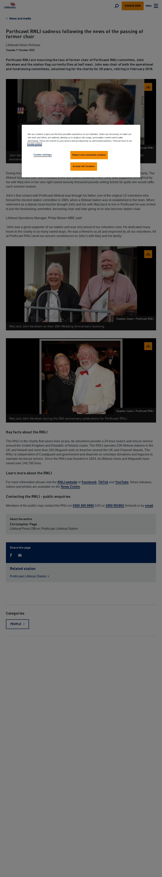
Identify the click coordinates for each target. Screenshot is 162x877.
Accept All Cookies (83, 166)
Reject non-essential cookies (89, 155)
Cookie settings (43, 154)
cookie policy (34, 144)
